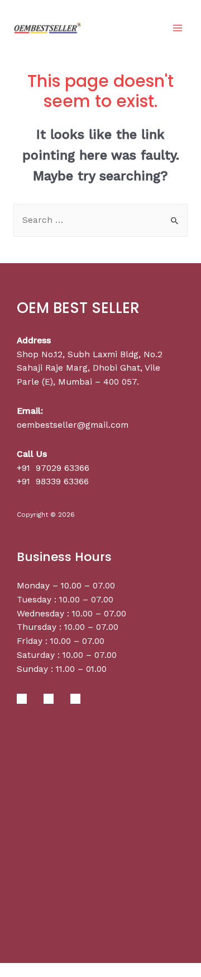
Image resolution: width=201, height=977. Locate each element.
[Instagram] (75, 699)
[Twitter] (49, 699)
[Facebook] (22, 699)
